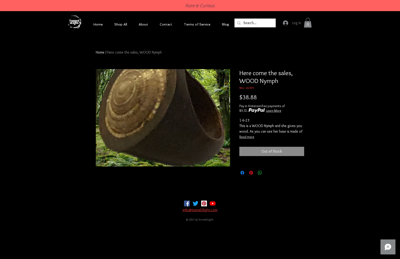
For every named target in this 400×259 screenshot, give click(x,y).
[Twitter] (195, 203)
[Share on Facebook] (242, 173)
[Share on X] (269, 173)
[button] (308, 23)
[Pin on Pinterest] (251, 173)
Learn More (273, 111)
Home (100, 52)
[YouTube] (213, 203)
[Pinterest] (204, 203)
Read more (246, 137)
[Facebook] (187, 203)
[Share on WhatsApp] (260, 173)
